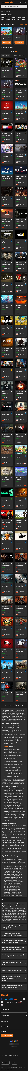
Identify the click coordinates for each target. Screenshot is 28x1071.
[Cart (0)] (25, 2)
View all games (23, 24)
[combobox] (14, 6)
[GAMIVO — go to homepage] (9, 2)
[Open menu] (3, 2)
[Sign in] (21, 2)
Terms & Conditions (5, 1058)
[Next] (22, 705)
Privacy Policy (4, 1055)
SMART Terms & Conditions (17, 1058)
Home (2, 11)
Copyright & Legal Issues (13, 1055)
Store (5, 11)
